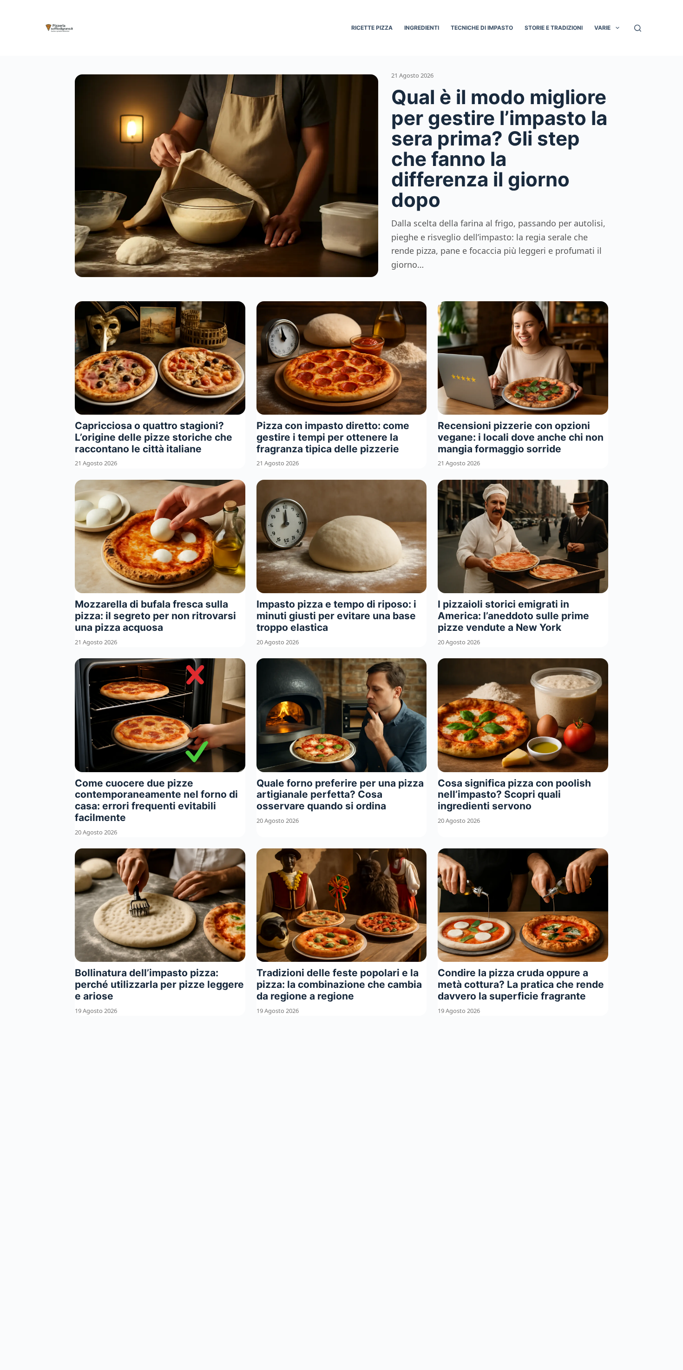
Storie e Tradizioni (554, 27)
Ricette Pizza (372, 27)
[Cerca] (637, 28)
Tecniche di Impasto (482, 27)
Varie (602, 27)
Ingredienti (421, 27)
